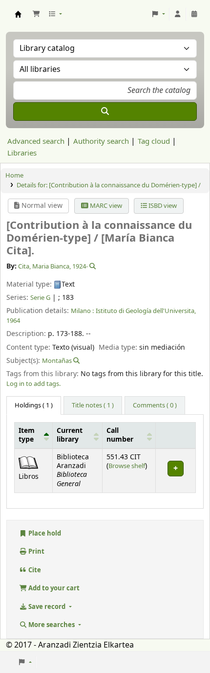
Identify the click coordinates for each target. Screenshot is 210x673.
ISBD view (162, 205)
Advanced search (35, 141)
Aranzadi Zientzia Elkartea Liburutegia (18, 14)
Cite (34, 570)
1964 (13, 320)
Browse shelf (126, 466)
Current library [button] (70, 435)
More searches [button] (51, 624)
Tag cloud (154, 141)
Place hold (44, 533)
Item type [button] (27, 435)
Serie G (40, 297)
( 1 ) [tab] (34, 405)
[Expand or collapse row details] (175, 471)
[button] (36, 14)
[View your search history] (194, 14)
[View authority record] (92, 266)
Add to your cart (53, 588)
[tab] (92, 405)
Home (14, 175)
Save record (47, 606)
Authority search (101, 141)
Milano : (82, 310)
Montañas (57, 360)
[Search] (105, 111)
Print (35, 551)
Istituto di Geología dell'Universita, (146, 310)
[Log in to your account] (178, 14)
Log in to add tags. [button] (33, 383)
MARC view (105, 205)
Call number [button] (119, 435)
